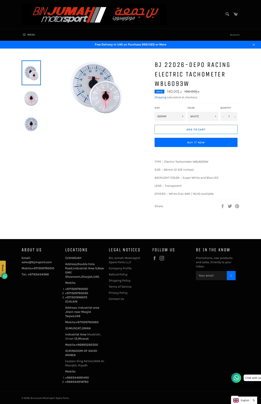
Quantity (225, 107)
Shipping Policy (119, 280)
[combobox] (244, 400)
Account (234, 34)
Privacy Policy (118, 292)
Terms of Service (120, 286)
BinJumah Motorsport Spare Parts (50, 398)
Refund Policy (118, 274)
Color (191, 107)
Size (157, 107)
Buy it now (196, 142)
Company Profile (120, 268)
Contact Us (116, 299)
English (245, 400)
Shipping (160, 97)
